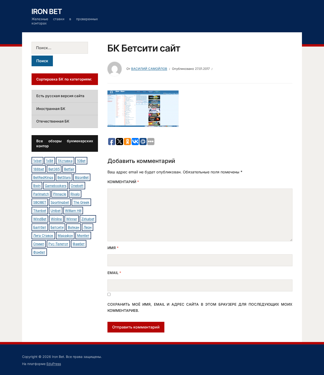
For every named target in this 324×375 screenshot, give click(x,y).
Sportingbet (60, 202)
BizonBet (82, 177)
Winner (71, 219)
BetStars (64, 177)
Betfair (69, 169)
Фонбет (39, 252)
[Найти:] (65, 48)
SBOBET (39, 202)
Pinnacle (59, 194)
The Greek (81, 202)
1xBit (49, 161)
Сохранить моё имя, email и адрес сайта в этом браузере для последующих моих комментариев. (199, 307)
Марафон (65, 235)
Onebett (77, 186)
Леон (87, 227)
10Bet (81, 161)
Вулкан (73, 227)
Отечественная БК (52, 121)
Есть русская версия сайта (60, 96)
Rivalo (75, 194)
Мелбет (83, 235)
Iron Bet (47, 11)
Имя (113, 248)
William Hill (73, 211)
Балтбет (39, 227)
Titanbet (39, 211)
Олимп (38, 244)
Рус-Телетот (58, 244)
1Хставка (65, 161)
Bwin (37, 186)
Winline (56, 219)
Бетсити (57, 227)
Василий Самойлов (149, 69)
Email (114, 273)
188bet (38, 169)
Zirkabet (87, 219)
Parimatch (41, 194)
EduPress (53, 364)
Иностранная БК (50, 108)
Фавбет (79, 244)
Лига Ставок (43, 235)
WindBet (39, 219)
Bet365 (54, 169)
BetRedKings (43, 177)
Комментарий (123, 182)
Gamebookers (55, 186)
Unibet (56, 211)
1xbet (37, 161)
